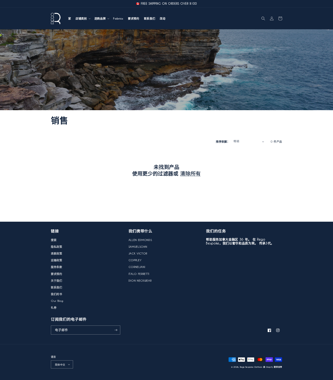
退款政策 (56, 253)
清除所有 (190, 173)
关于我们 (56, 280)
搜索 (53, 240)
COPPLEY (135, 260)
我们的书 (56, 294)
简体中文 (60, 364)
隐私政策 (56, 246)
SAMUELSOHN (138, 246)
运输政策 (56, 260)
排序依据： (223, 141)
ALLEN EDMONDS (140, 240)
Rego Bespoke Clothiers (251, 367)
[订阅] (116, 330)
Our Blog (57, 300)
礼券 (53, 307)
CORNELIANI (137, 266)
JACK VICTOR (138, 253)
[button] (82, 18)
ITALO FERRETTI (139, 273)
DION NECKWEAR (140, 280)
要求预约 (56, 273)
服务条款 (56, 266)
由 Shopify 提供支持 (272, 367)
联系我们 (56, 287)
